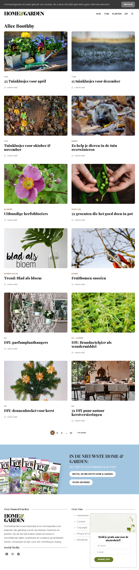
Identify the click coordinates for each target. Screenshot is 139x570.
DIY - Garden (77, 338)
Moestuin (76, 209)
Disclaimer (82, 539)
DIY (126, 14)
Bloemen (8, 209)
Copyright (82, 527)
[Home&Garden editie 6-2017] (45, 480)
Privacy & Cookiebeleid (89, 533)
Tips (6, 77)
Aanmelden (104, 559)
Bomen (75, 274)
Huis (98, 14)
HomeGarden (24, 13)
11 (71, 432)
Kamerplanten (11, 274)
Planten (116, 14)
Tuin (106, 14)
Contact (81, 521)
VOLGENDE (82, 433)
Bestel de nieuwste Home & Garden (92, 474)
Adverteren (83, 515)
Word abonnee (81, 482)
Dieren (74, 141)
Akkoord (128, 4)
